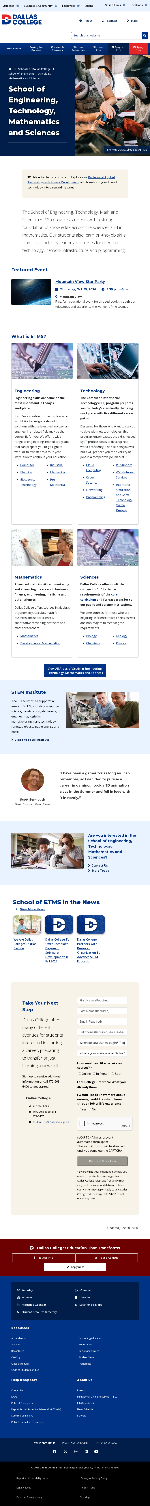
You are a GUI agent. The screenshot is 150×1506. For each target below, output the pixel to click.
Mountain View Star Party (80, 281)
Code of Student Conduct (25, 1369)
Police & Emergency (22, 1403)
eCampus (85, 1290)
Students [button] (9, 5)
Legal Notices (23, 1487)
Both (118, 1074)
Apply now (77, 1267)
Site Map (85, 1497)
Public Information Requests (27, 1422)
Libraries (84, 1297)
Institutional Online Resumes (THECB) (97, 1396)
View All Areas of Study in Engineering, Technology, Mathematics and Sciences (75, 671)
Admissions (14, 48)
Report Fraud (88, 1487)
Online (86, 1074)
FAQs (14, 1396)
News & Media (85, 1409)
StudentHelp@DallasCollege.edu (51, 1122)
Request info (45, 1257)
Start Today (100, 871)
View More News (32, 909)
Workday (27, 1290)
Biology (91, 636)
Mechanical (57, 472)
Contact (111, 20)
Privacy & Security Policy (94, 1478)
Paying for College (36, 48)
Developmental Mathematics (40, 643)
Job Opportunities (87, 1403)
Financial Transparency (29, 1497)
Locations (90, 1304)
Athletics (16, 1344)
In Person (102, 1074)
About (88, 20)
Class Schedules (20, 1363)
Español (89, 5)
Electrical (26, 472)
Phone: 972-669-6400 (75, 1443)
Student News (86, 1357)
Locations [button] (136, 5)
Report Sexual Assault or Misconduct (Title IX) (36, 1409)
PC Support (124, 465)
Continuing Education (90, 1338)
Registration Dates (89, 1351)
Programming (95, 497)
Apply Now (140, 48)
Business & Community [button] (38, 5)
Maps (134, 20)
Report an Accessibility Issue (32, 1478)
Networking (94, 490)
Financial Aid (85, 1344)
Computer (27, 465)
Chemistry (93, 643)
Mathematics (29, 636)
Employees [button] (69, 5)
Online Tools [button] (113, 5)
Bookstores (17, 1351)
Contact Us (99, 865)
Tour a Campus (108, 1257)
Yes (84, 1109)
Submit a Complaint (22, 1415)
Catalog (15, 1357)
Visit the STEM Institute (32, 740)
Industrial (56, 465)
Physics (121, 643)
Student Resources (78, 48)
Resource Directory (39, 1312)
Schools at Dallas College (34, 69)
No (94, 1109)
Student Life (98, 48)
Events (81, 1390)
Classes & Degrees (57, 48)
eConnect (28, 1297)
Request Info (119, 48)
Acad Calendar (34, 1304)
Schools (81, 1415)
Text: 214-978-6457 (105, 1443)
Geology (121, 636)
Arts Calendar (19, 1338)
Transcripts (85, 1363)
